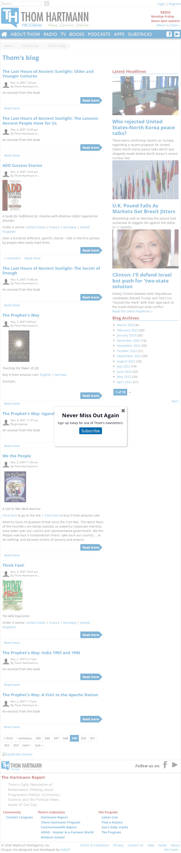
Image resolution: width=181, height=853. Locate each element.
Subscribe (90, 430)
